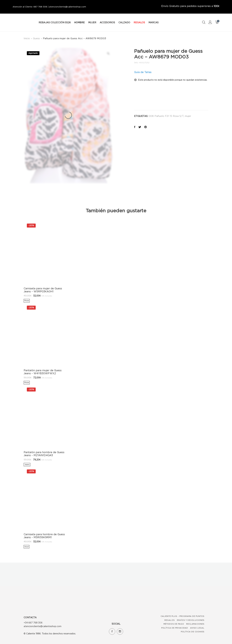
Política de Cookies (192, 632)
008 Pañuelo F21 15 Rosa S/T (166, 116)
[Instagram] (120, 631)
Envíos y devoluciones (190, 620)
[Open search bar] (203, 22)
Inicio (27, 38)
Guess (36, 38)
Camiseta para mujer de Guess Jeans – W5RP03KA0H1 (43, 290)
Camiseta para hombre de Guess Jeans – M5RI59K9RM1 (44, 536)
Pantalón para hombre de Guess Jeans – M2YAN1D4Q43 (44, 454)
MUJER (92, 22)
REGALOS (139, 22)
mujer (188, 116)
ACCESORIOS (107, 22)
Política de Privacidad (174, 628)
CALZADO (124, 22)
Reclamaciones (195, 624)
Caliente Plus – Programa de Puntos (182, 616)
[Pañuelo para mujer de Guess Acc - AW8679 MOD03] (134, 127)
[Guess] (141, 97)
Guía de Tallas (143, 72)
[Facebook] (112, 631)
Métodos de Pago (174, 624)
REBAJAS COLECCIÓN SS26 (55, 22)
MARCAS (154, 22)
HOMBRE (79, 22)
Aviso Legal (197, 628)
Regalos (169, 620)
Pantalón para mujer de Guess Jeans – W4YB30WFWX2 (43, 372)
